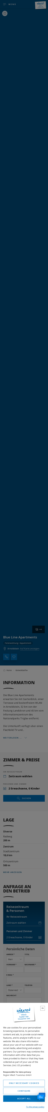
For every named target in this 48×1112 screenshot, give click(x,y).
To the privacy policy (35, 1107)
